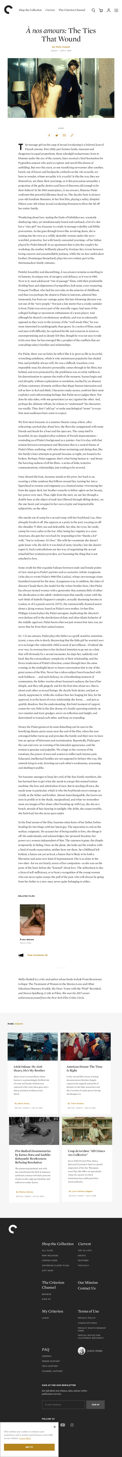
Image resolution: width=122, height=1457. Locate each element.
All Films (47, 1250)
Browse (46, 1294)
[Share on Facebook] (49, 135)
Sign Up (46, 1299)
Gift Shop (47, 1270)
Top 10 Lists (85, 1250)
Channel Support (52, 1371)
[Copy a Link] (72, 135)
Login (45, 1318)
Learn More (25, 1438)
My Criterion (52, 1311)
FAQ (45, 1349)
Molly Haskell (63, 46)
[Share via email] (64, 135)
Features (83, 1260)
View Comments (37, 955)
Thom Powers (77, 1103)
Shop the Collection (30, 10)
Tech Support (50, 1366)
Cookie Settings (87, 1323)
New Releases (50, 1255)
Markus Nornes (26, 1192)
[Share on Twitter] (56, 135)
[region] (29, 1439)
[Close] (54, 1426)
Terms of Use (88, 1311)
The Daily (83, 1265)
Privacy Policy (87, 1318)
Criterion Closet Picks (55, 1265)
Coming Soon (49, 1260)
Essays (54, 51)
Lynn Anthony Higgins (82, 1191)
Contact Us (86, 1288)
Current (50, 10)
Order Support (51, 1361)
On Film (18, 1108)
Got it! (29, 1447)
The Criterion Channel (71, 10)
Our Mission (88, 1282)
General (47, 1356)
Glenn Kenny (24, 1103)
